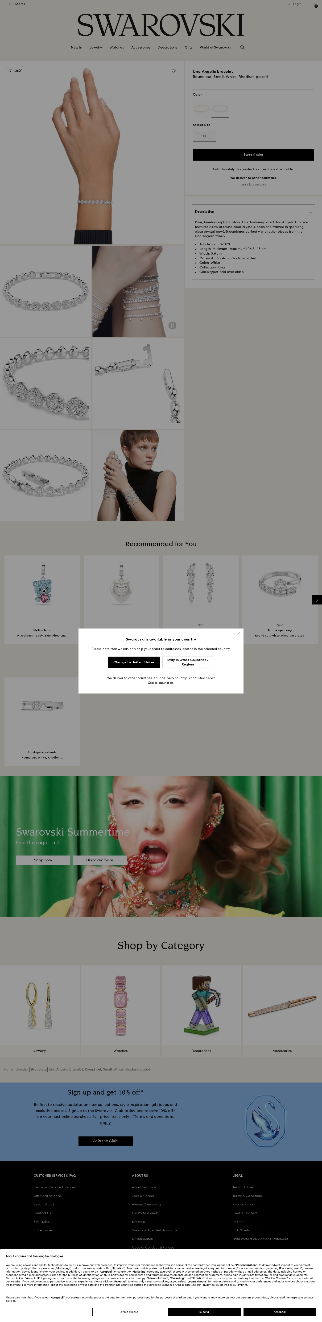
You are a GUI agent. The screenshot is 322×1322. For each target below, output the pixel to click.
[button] (238, 633)
